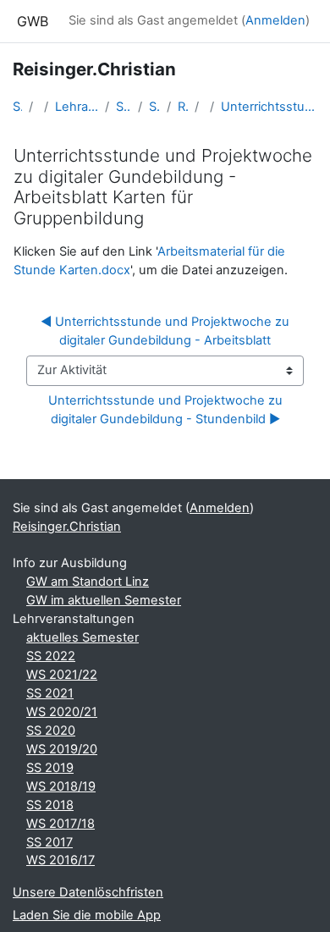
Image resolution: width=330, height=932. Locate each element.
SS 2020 (50, 730)
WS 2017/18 (60, 823)
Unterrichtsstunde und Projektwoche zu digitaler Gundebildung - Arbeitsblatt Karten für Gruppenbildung (269, 106)
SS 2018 (50, 805)
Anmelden (275, 20)
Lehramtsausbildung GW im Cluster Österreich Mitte (76, 106)
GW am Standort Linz (87, 581)
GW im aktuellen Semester (103, 600)
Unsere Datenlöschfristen (88, 892)
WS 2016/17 (60, 860)
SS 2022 (50, 656)
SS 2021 (50, 693)
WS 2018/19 (61, 786)
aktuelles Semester (82, 637)
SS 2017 (49, 842)
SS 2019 (50, 767)
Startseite (17, 106)
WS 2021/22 (61, 674)
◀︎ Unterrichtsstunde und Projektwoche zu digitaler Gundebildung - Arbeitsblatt (167, 331)
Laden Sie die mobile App (87, 915)
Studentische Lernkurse (123, 106)
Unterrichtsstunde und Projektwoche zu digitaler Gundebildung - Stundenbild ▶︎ (167, 410)
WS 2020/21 (61, 712)
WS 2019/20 (61, 749)
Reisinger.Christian (182, 106)
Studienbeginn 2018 (154, 106)
